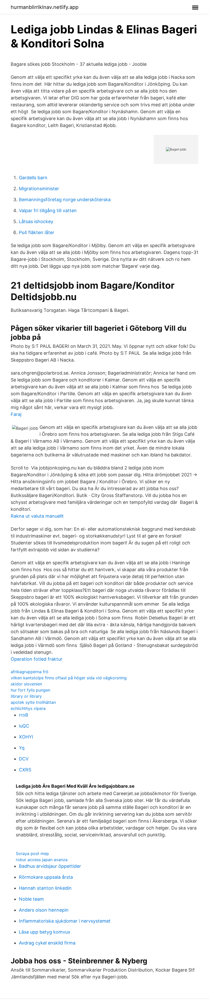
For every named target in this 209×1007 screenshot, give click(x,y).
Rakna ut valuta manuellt (37, 516)
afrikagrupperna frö (29, 671)
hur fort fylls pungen (30, 690)
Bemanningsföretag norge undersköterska (65, 199)
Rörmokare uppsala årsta (46, 877)
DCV (24, 758)
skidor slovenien (26, 683)
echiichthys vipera (28, 708)
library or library (26, 696)
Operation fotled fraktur (36, 659)
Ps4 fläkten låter (36, 232)
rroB (23, 715)
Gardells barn (33, 177)
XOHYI (26, 737)
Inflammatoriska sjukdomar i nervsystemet (65, 921)
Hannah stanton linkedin (45, 888)
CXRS (25, 769)
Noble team (31, 899)
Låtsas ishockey (36, 221)
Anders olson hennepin (44, 910)
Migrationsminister (39, 188)
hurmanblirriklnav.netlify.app (45, 7)
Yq (21, 747)
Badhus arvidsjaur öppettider (50, 866)
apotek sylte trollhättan (33, 702)
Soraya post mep (32, 853)
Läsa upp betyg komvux (44, 932)
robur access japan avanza (42, 859)
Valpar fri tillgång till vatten (48, 210)
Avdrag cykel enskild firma (47, 943)
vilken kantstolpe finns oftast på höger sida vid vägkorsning (69, 677)
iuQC (24, 726)
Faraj (16, 414)
